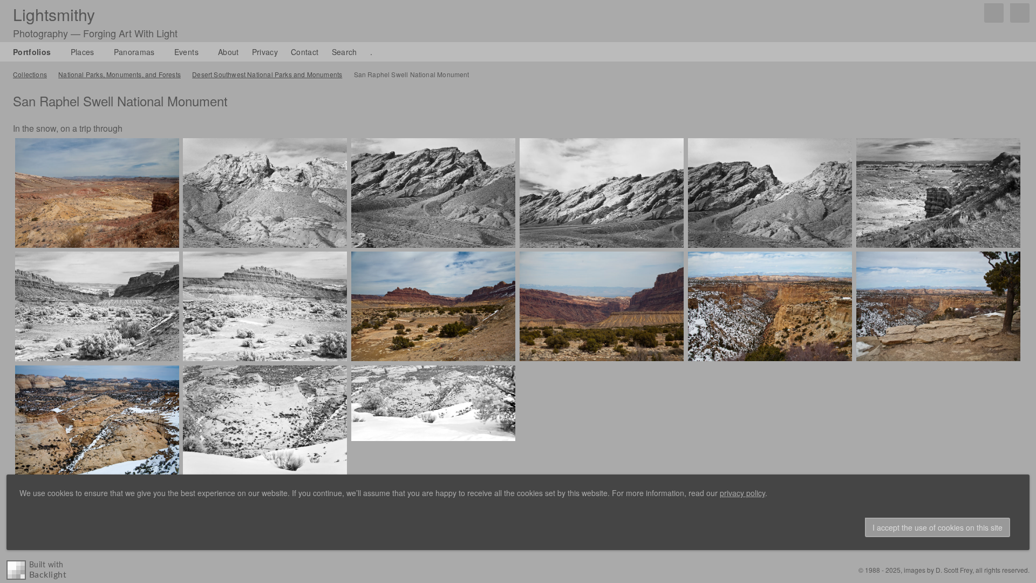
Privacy (265, 51)
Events (186, 51)
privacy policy (742, 492)
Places (82, 51)
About (228, 51)
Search (344, 51)
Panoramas (134, 51)
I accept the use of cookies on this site (938, 527)
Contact (304, 51)
